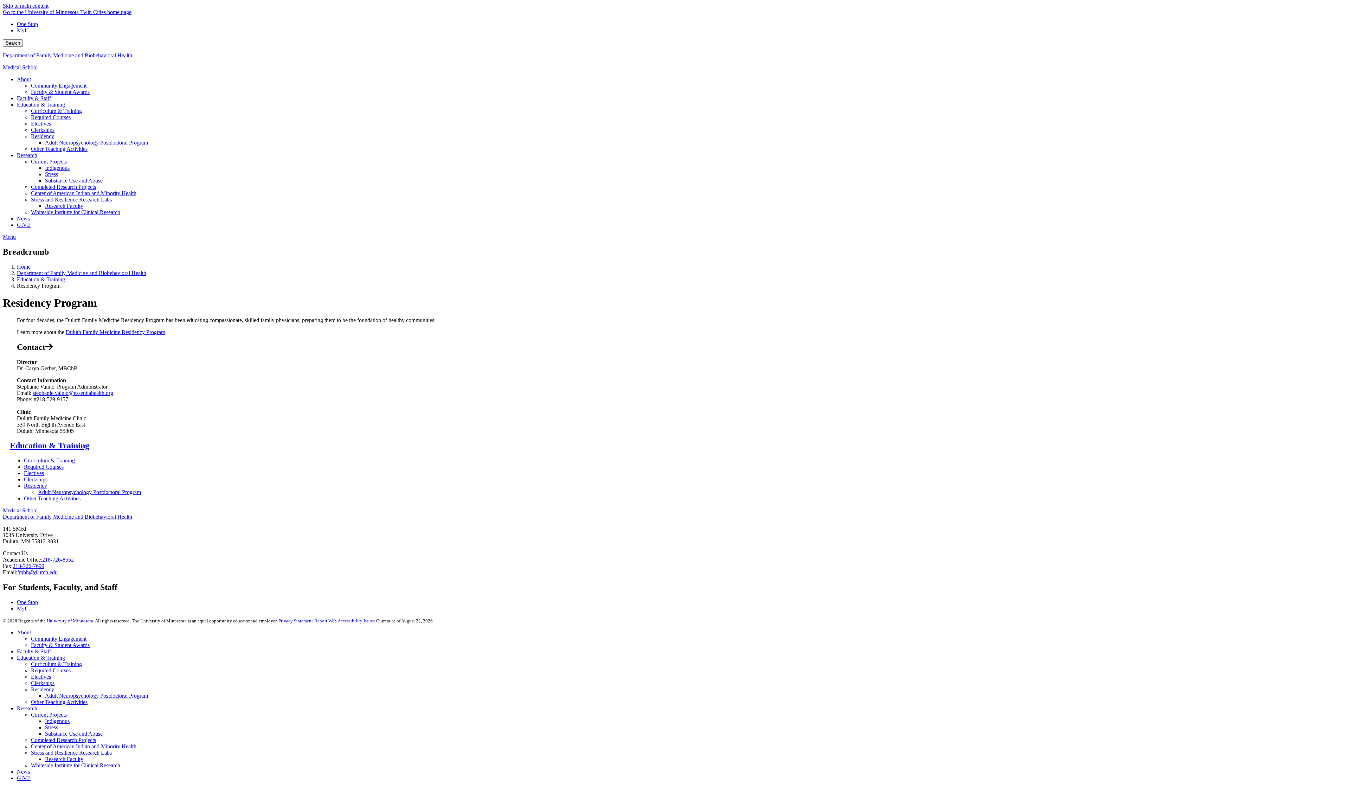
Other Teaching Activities (52, 498)
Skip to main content (26, 6)
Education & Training (41, 279)
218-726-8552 (58, 560)
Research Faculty (64, 759)
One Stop (27, 24)
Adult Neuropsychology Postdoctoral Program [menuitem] (96, 143)
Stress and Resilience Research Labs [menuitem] (71, 200)
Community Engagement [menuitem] (58, 86)
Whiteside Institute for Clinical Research (75, 765)
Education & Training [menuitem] (41, 105)
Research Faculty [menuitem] (64, 206)
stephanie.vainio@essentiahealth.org (73, 393)
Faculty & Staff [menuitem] (34, 98)
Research (27, 708)
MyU (23, 30)
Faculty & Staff (34, 651)
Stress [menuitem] (51, 174)
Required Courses (44, 467)
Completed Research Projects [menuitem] (63, 187)
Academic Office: (22, 560)
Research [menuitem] (27, 155)
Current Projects (49, 715)
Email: (10, 572)
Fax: (8, 566)
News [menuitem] (23, 219)
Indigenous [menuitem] (57, 168)
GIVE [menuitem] (24, 225)
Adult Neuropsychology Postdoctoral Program (89, 492)
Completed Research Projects (63, 740)
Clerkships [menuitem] (42, 130)
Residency (35, 486)
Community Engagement (58, 639)
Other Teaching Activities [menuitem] (59, 149)
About (24, 632)
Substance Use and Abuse (74, 734)
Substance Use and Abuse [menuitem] (74, 181)
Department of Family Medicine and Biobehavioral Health (67, 55)
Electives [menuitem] (41, 124)
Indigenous (57, 721)
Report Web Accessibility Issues (344, 620)
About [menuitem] (24, 79)
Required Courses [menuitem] (51, 117)
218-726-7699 (28, 566)
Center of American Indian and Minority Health (83, 746)
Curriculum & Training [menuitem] (56, 111)
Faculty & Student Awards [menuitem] (60, 92)
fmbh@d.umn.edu (37, 572)
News (23, 772)
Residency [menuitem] (42, 136)
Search (13, 43)
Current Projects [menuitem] (49, 162)
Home (24, 267)
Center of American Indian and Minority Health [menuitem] (83, 193)
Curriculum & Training (49, 460)
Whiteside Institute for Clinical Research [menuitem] (75, 212)
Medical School (20, 67)
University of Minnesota (70, 620)
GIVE (24, 778)
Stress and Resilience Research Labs (71, 753)
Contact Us (15, 553)
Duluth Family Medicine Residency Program (115, 332)
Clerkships (35, 479)
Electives (34, 473)
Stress (51, 727)
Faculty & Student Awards (60, 645)
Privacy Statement (295, 620)
